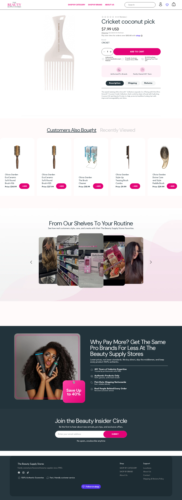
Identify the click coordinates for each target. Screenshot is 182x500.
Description (114, 83)
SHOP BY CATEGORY (128, 468)
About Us (124, 475)
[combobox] (140, 4)
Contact (146, 475)
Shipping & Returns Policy (153, 479)
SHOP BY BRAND (126, 472)
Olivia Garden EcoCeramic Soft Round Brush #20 (48, 179)
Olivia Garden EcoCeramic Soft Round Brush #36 (11, 179)
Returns (148, 83)
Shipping (105, 33)
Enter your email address (69, 434)
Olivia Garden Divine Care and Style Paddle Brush (159, 179)
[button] (76, 5)
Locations (147, 468)
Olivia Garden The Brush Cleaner (85, 181)
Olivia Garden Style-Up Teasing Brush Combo (122, 179)
